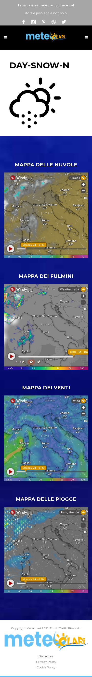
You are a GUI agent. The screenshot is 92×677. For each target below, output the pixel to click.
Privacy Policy (46, 662)
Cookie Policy (46, 667)
